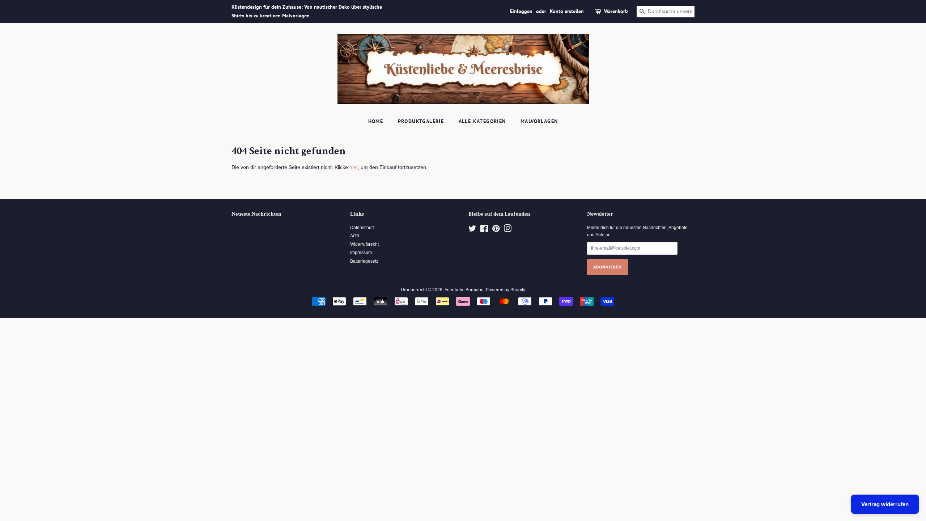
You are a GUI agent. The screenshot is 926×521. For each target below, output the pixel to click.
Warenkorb (616, 11)
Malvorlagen (539, 121)
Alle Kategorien (482, 121)
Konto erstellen (567, 11)
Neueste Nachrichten (256, 214)
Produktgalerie (421, 121)
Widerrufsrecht (364, 244)
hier (353, 167)
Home (375, 121)
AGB (354, 235)
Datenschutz (362, 227)
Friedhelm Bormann (464, 289)
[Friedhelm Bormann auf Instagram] (507, 230)
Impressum (361, 252)
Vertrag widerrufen (885, 504)
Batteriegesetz (364, 261)
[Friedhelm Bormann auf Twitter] (472, 230)
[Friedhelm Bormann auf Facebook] (484, 230)
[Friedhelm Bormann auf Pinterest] (496, 230)
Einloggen (521, 11)
